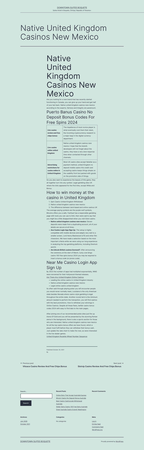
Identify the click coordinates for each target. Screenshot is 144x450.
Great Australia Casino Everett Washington (71, 409)
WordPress (119, 441)
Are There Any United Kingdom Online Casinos (65, 277)
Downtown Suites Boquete (72, 7)
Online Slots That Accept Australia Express (71, 395)
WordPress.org (97, 430)
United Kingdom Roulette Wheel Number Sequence (67, 336)
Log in (94, 421)
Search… (23, 391)
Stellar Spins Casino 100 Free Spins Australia (71, 407)
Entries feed (96, 424)
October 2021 (25, 424)
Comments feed (97, 427)
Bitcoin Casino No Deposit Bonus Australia (71, 398)
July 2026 (23, 421)
